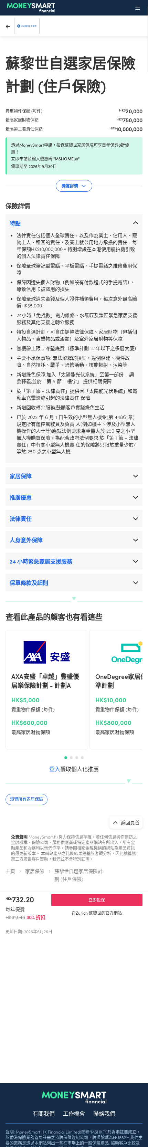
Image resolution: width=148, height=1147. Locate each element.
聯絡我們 (104, 1113)
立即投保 (96, 900)
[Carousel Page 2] (71, 757)
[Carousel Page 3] (76, 757)
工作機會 (74, 1113)
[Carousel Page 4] (82, 757)
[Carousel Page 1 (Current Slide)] (65, 757)
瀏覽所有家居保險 (26, 799)
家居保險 (34, 870)
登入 (54, 768)
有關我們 (44, 1113)
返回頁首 (129, 822)
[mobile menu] (137, 7)
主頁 (10, 870)
